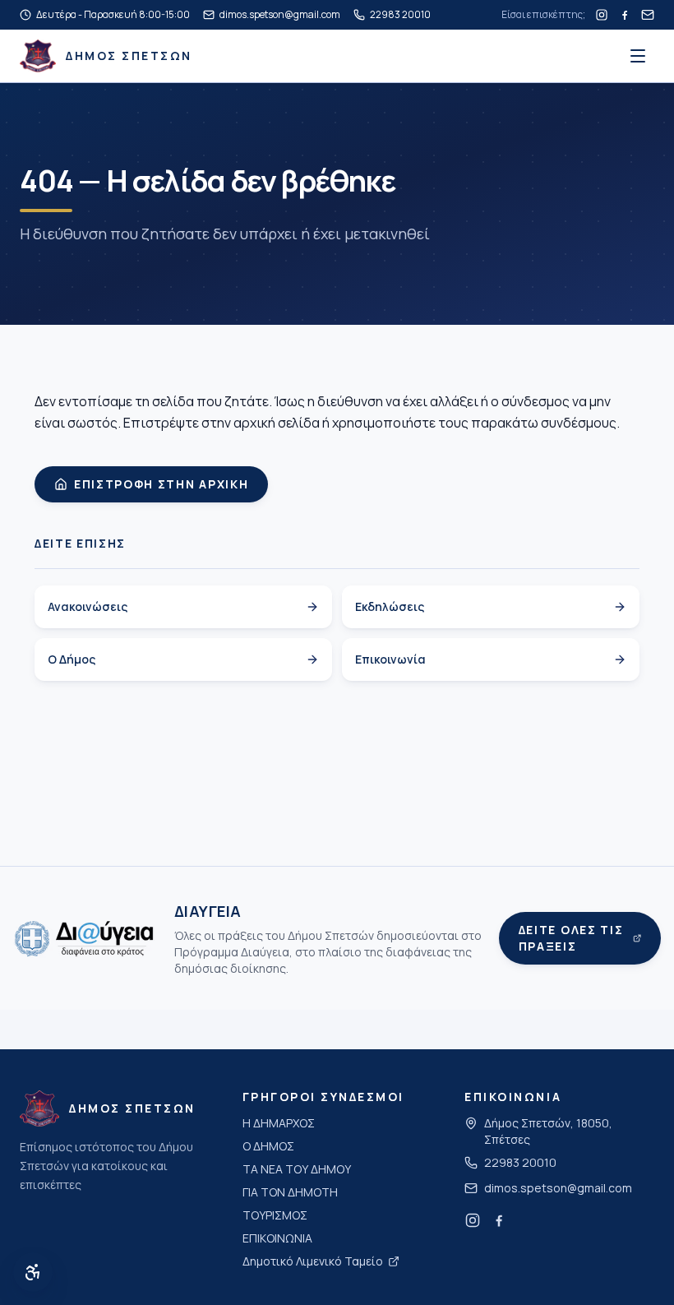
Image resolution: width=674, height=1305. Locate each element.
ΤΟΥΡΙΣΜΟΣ (274, 1215)
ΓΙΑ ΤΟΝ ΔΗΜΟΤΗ (290, 1192)
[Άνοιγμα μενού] (637, 55)
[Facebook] (624, 14)
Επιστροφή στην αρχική (161, 484)
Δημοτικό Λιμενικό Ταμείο (312, 1261)
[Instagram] (601, 14)
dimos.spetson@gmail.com (558, 1188)
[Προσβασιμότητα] (33, 1272)
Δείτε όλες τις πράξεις (571, 938)
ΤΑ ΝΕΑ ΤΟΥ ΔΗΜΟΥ (296, 1169)
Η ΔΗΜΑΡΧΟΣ (278, 1123)
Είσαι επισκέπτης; (543, 14)
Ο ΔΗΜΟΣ (268, 1146)
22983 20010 (520, 1162)
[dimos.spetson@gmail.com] (647, 14)
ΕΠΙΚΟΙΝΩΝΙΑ (277, 1238)
